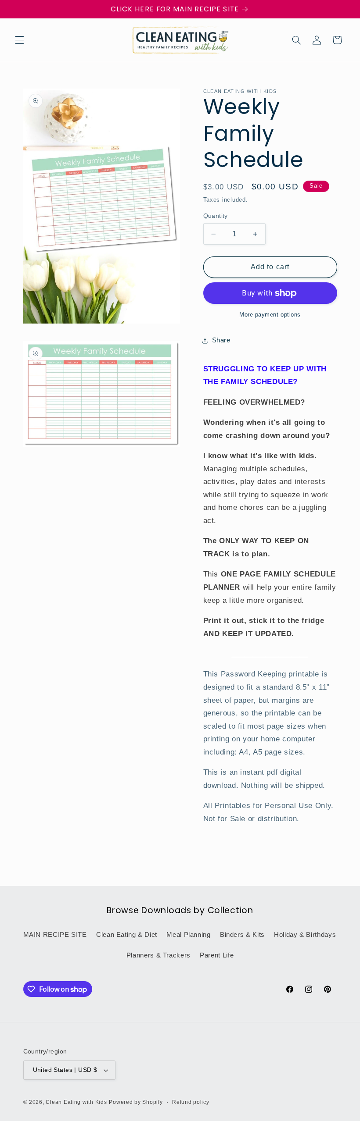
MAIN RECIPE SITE (55, 934)
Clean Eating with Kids (76, 1102)
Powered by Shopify (135, 1102)
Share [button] (221, 340)
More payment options (270, 315)
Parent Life (217, 955)
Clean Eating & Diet (126, 934)
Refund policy (190, 1102)
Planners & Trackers (158, 955)
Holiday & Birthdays (305, 934)
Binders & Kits (242, 934)
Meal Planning (188, 934)
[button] (19, 40)
